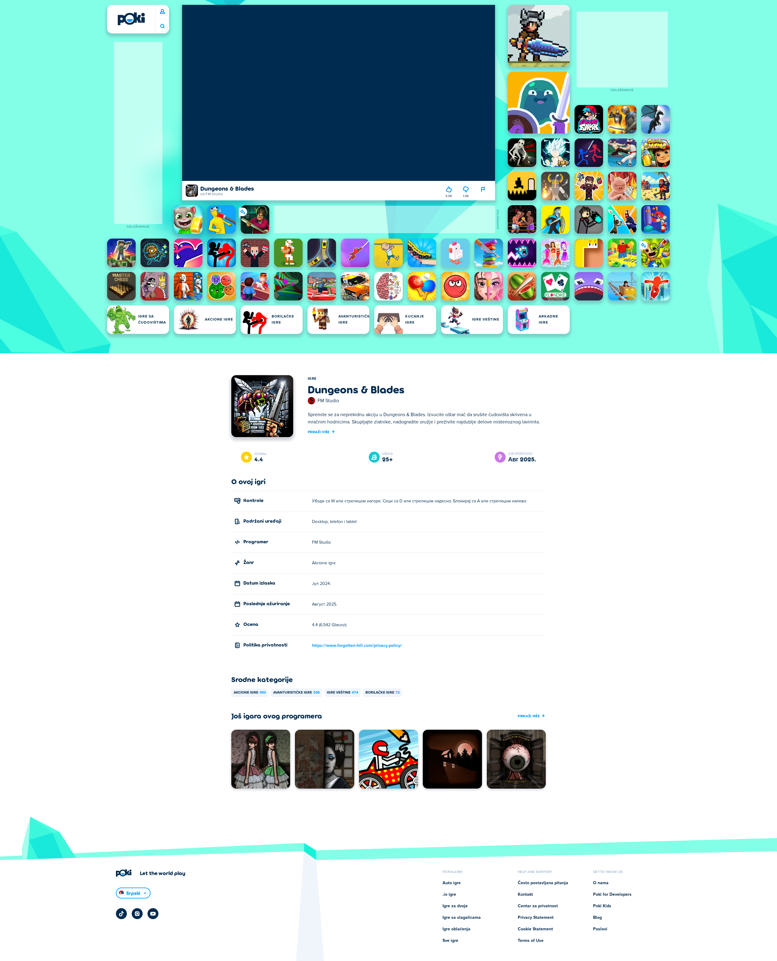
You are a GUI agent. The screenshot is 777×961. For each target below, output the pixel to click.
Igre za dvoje (455, 906)
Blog (597, 917)
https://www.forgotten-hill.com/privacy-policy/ (357, 645)
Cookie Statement (535, 929)
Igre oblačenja (456, 929)
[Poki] (131, 18)
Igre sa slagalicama (462, 917)
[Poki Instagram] (137, 913)
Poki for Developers (612, 894)
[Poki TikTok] (121, 913)
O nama (601, 883)
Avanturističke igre (296, 692)
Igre (312, 379)
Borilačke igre (382, 692)
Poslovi (600, 929)
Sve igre (450, 941)
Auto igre (452, 883)
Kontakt (525, 894)
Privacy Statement (536, 917)
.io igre (449, 894)
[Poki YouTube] (153, 913)
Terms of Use (531, 941)
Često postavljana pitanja (543, 883)
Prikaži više (319, 432)
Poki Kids (602, 906)
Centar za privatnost (538, 906)
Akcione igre (250, 692)
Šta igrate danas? (162, 26)
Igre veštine (342, 692)
